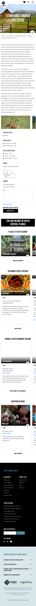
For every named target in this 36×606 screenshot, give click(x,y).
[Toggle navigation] (33, 2)
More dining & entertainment (18, 391)
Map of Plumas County (9, 487)
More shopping (18, 453)
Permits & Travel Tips (8, 485)
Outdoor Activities (20, 36)
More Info (9, 211)
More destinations (18, 261)
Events (20, 485)
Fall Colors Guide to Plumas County (11, 518)
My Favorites (6, 490)
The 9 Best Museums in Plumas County (12, 516)
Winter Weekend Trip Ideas (10, 521)
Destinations (22, 482)
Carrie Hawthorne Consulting (20, 600)
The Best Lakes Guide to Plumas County (12, 508)
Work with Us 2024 (8, 495)
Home (3, 36)
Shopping (21, 487)
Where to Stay (7, 480)
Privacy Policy (14, 594)
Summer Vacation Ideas (9, 511)
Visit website (6, 373)
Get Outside (10, 36)
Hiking (30, 36)
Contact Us (6, 492)
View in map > (7, 204)
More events (18, 328)
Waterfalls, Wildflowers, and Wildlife (12, 506)
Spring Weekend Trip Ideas (10, 513)
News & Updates (7, 482)
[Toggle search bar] (28, 2)
